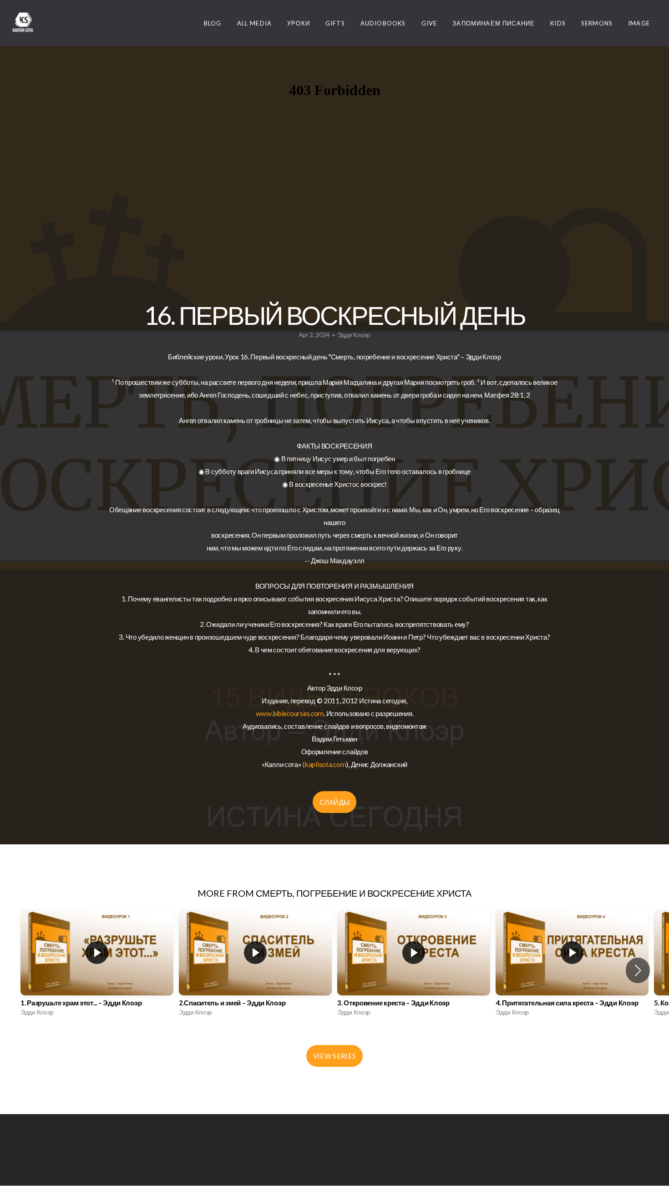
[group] (96, 965)
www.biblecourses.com (290, 713)
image (639, 23)
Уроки (298, 23)
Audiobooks (383, 23)
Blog (213, 23)
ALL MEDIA (254, 23)
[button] (638, 970)
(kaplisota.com (324, 764)
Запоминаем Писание (493, 23)
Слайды (334, 802)
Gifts (335, 23)
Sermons (597, 23)
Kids (558, 23)
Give (429, 23)
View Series (334, 1056)
